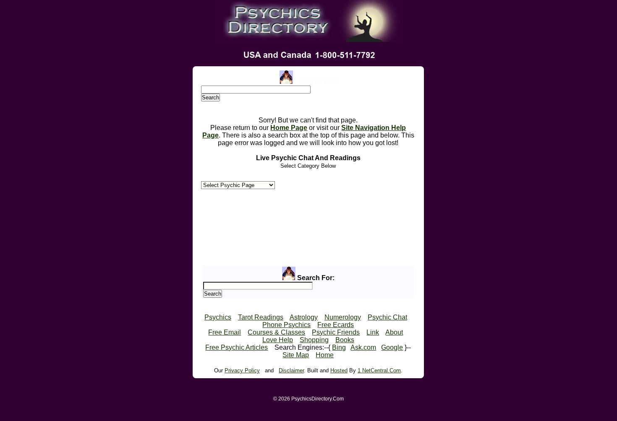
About (394, 332)
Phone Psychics (286, 324)
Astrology (304, 317)
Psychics (217, 317)
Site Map (295, 355)
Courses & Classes (276, 332)
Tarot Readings (260, 317)
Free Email (224, 332)
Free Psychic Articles (236, 347)
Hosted (339, 370)
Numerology (342, 317)
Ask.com (363, 347)
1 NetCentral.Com (379, 370)
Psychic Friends (336, 332)
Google (392, 347)
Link (372, 332)
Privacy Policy (242, 370)
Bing (339, 347)
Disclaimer (291, 370)
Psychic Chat (387, 317)
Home (325, 355)
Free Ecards (335, 324)
